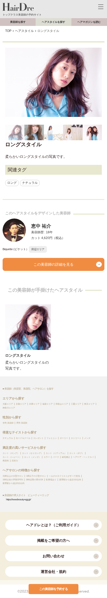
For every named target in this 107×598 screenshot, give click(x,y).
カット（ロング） (11, 453)
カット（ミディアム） (56, 453)
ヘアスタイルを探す (53, 21)
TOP (8, 31)
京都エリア (21, 404)
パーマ (56, 457)
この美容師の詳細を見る (53, 264)
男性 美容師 (21, 423)
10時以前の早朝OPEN (13, 480)
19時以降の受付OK (34, 480)
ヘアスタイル (24, 31)
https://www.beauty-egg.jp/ (18, 499)
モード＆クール (23, 438)
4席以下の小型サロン (36, 476)
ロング (12, 183)
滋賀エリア (47, 404)
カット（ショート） (12, 457)
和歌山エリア (62, 404)
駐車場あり (51, 480)
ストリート (76, 438)
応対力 (15, 461)
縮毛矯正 (66, 457)
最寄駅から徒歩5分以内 (13, 483)
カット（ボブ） (76, 453)
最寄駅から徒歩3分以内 (70, 480)
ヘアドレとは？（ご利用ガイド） (53, 525)
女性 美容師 (8, 423)
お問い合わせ (53, 556)
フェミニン (51, 438)
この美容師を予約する (53, 589)
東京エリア (89, 404)
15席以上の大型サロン (13, 476)
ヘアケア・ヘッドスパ (83, 457)
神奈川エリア (9, 408)
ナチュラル (30, 183)
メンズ (87, 438)
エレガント (38, 438)
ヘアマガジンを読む (89, 21)
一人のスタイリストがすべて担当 (64, 476)
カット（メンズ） (32, 457)
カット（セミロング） (32, 453)
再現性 (6, 461)
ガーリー (64, 438)
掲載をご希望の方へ (53, 540)
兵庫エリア (34, 404)
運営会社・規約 (53, 571)
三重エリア (76, 404)
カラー (47, 457)
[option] (53, 82)
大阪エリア (8, 404)
